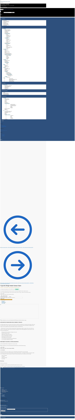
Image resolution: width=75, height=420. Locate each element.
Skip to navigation (3, 1)
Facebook (3, 134)
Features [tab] (3, 301)
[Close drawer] (0, 3)
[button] (1, 14)
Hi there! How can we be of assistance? (6, 299)
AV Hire (3, 395)
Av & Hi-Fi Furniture (10, 366)
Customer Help (4, 126)
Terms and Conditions (5, 391)
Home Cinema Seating (16, 366)
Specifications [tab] (4, 302)
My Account (3, 125)
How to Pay (3, 390)
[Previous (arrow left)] (0, 419)
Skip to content (8, 1)
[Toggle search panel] (0, 11)
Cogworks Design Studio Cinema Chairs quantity (7, 297)
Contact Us (3, 396)
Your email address (4, 409)
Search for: (1, 12)
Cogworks (23, 366)
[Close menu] (0, 0)
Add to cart (2, 298)
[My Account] (0, 10)
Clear (10, 296)
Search (13, 12)
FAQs (3, 389)
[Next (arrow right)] (1, 419)
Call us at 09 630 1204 (3, 130)
